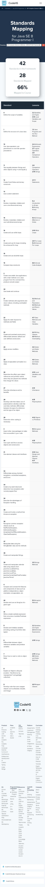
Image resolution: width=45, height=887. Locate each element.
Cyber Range (3, 768)
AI (27, 792)
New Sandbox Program (14, 792)
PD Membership (5, 823)
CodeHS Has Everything (30, 788)
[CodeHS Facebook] (15, 710)
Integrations (30, 744)
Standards (7, 8)
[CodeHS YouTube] (23, 710)
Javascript (13, 796)
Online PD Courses (4, 791)
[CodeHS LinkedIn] (20, 710)
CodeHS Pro (4, 741)
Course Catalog (38, 729)
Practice (38, 761)
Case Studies (21, 816)
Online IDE (3, 737)
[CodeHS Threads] (30, 710)
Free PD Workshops (5, 806)
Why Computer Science (21, 791)
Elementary (39, 744)
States (20, 820)
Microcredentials (6, 820)
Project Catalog (38, 733)
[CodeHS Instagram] (18, 710)
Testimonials (22, 822)
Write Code (28, 740)
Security (38, 812)
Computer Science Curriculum (5, 750)
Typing (3, 765)
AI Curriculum (39, 775)
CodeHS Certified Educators (13, 867)
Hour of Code (38, 758)
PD (2, 787)
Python (12, 799)
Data (28, 737)
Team (37, 792)
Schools (21, 731)
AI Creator (4, 761)
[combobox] (24, 45)
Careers (38, 795)
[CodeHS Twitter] (27, 710)
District (21, 729)
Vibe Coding (29, 822)
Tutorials (38, 764)
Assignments (31, 728)
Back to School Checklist (21, 811)
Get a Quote (12, 737)
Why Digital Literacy (21, 805)
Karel (11, 812)
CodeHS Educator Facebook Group (15, 874)
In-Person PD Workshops (5, 797)
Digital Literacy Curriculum (39, 780)
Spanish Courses (38, 751)
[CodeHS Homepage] (11, 3)
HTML (12, 804)
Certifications (5, 754)
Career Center (21, 851)
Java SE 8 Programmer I (18, 8)
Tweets (21, 825)
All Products (4, 729)
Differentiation (31, 797)
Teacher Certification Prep (5, 815)
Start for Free (12, 733)
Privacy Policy (38, 809)
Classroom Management (31, 731)
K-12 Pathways (38, 737)
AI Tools (29, 746)
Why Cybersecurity (23, 796)
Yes (28, 825)
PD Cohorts (4, 811)
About (37, 790)
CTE (20, 736)
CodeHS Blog (21, 828)
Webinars (21, 843)
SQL (11, 809)
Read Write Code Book (20, 834)
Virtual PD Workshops (5, 802)
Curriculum (39, 725)
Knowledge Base (22, 840)
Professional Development (5, 757)
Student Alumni (21, 855)
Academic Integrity (30, 749)
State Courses (38, 747)
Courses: (3, 45)
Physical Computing (30, 814)
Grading (29, 734)
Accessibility (39, 814)
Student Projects (21, 847)
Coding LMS (4, 733)
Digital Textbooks (39, 767)
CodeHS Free (4, 745)
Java (11, 801)
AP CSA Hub (38, 771)
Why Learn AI (21, 800)
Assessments (31, 802)
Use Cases (20, 726)
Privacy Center (38, 798)
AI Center (38, 802)
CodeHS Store (10, 881)
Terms (37, 805)
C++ (11, 806)
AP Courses (38, 741)
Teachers (21, 734)
